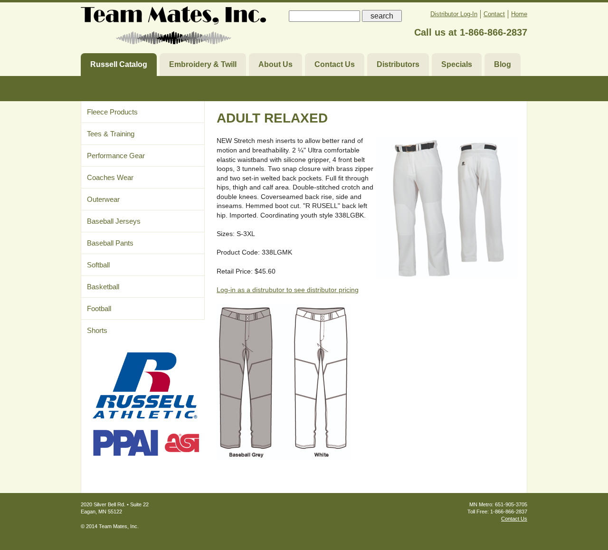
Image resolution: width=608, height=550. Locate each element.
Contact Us (334, 64)
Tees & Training (110, 134)
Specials (456, 64)
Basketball (103, 287)
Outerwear (103, 199)
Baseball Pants (110, 243)
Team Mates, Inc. (173, 27)
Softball (98, 265)
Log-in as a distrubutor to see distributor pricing (288, 290)
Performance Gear (116, 156)
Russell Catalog (118, 64)
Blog (502, 64)
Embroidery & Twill (203, 64)
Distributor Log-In (453, 14)
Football (99, 308)
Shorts (97, 330)
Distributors (398, 64)
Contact (494, 14)
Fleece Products (112, 112)
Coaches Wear (110, 177)
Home (519, 14)
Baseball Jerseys (114, 221)
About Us (275, 64)
